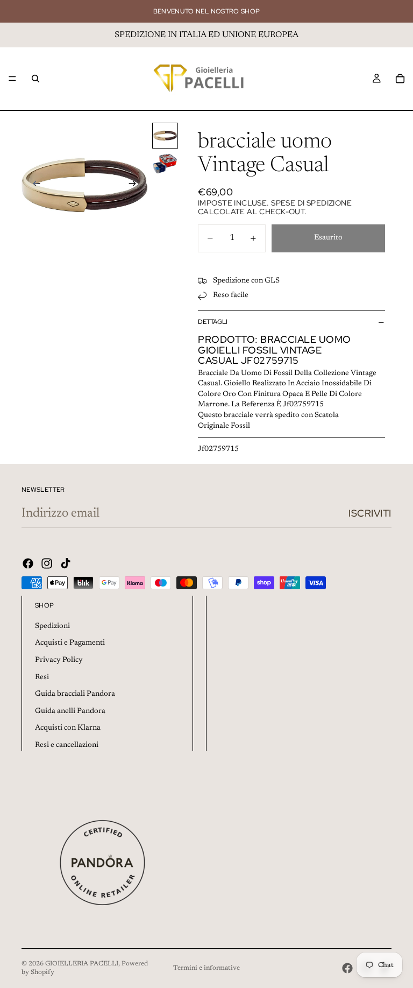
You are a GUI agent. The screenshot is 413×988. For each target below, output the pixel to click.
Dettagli (212, 321)
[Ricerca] (35, 78)
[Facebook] (28, 563)
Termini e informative (206, 968)
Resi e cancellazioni (66, 745)
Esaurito (328, 238)
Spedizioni (52, 626)
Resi (42, 677)
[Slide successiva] (135, 185)
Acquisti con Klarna (68, 728)
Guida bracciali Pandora (75, 694)
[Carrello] (400, 78)
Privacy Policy (59, 660)
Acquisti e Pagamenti (70, 643)
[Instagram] (46, 563)
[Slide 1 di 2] (165, 135)
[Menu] (12, 78)
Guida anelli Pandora (70, 711)
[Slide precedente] (33, 185)
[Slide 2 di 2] (165, 163)
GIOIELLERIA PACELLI (81, 964)
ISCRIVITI (369, 513)
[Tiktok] (65, 563)
